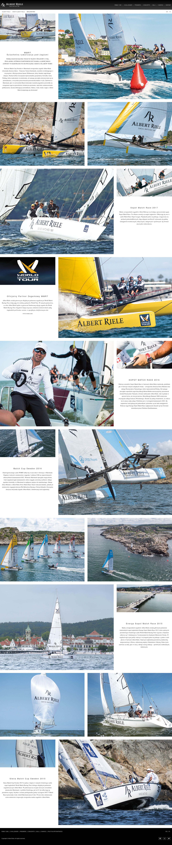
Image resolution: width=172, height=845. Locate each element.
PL (170, 11)
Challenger (128, 5)
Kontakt (168, 5)
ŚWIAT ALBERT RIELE (18, 11)
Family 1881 (118, 5)
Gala (153, 5)
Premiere (138, 5)
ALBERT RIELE (6, 11)
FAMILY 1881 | (5, 831)
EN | (167, 831)
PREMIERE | (23, 831)
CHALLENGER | (14, 831)
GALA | (38, 831)
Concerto (146, 5)
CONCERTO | (31, 831)
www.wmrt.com (28, 313)
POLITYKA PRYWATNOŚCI (55, 831)
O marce (160, 5)
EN (167, 11)
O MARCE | (44, 831)
